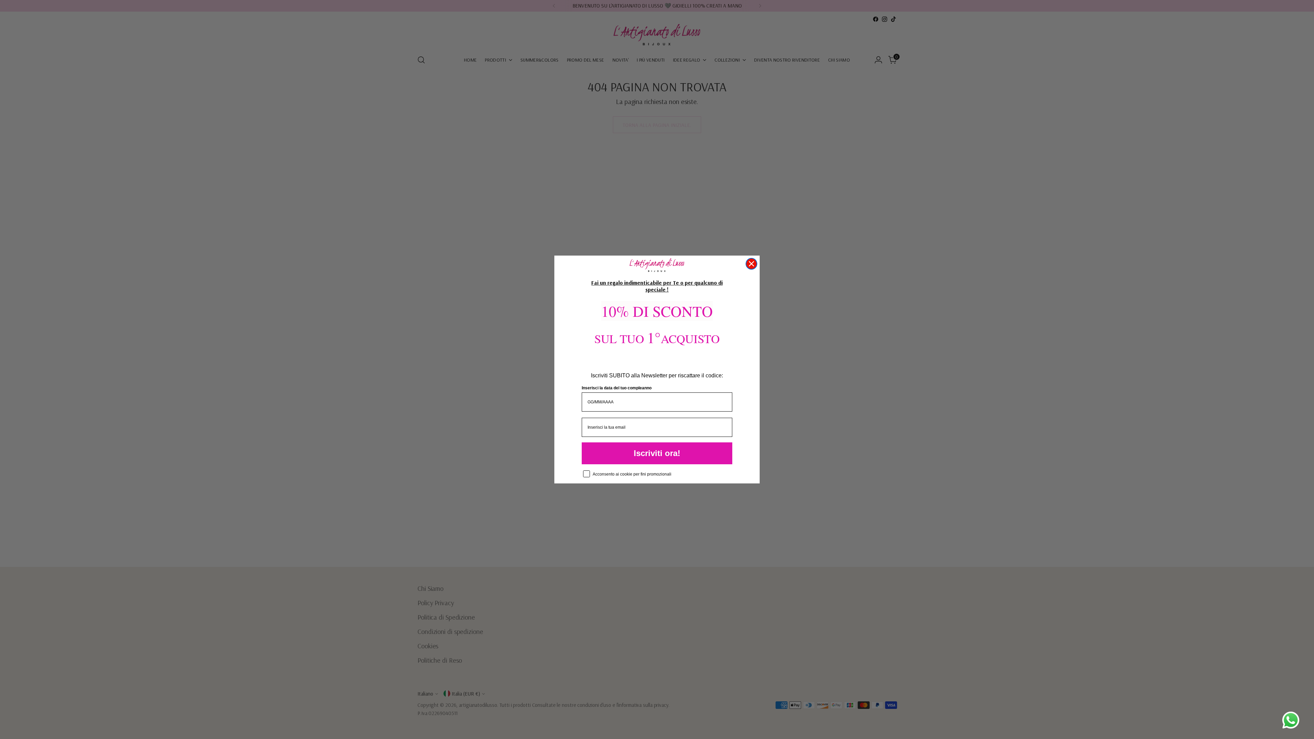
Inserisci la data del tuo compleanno (617, 388)
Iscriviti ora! (657, 453)
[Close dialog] (751, 263)
